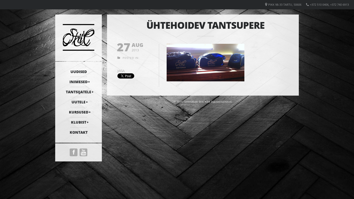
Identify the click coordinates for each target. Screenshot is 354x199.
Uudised (78, 71)
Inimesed (78, 81)
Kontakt (79, 132)
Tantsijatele (78, 91)
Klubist (78, 122)
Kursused (78, 112)
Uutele (79, 102)
